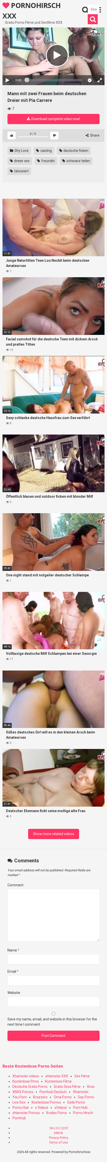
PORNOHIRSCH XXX (31, 10)
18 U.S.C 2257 (58, 1128)
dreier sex (21, 161)
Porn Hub (80, 1108)
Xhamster (81, 1092)
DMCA (58, 1133)
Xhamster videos (25, 1076)
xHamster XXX (56, 1076)
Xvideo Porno (56, 1113)
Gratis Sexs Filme (67, 1087)
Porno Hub (20, 1108)
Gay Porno (86, 1097)
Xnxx (91, 1087)
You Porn (19, 1097)
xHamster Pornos (26, 1113)
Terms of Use (58, 1142)
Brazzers (40, 1097)
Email (13, 971)
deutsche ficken (75, 151)
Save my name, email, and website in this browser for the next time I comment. (52, 1021)
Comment (15, 885)
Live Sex (18, 1102)
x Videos (41, 1108)
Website (13, 993)
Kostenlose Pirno (25, 1081)
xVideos (60, 1108)
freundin (48, 161)
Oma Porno (63, 1097)
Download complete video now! (55, 119)
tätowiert (21, 171)
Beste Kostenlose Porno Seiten (32, 1066)
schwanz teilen (78, 161)
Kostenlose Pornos (46, 1102)
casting (46, 151)
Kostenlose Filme (58, 1081)
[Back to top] (98, 1152)
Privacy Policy (58, 1138)
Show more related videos (53, 834)
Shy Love (21, 151)
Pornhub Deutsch (53, 1092)
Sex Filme (82, 1076)
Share (94, 135)
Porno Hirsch (83, 1113)
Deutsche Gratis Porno (30, 1087)
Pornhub (19, 1118)
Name (13, 950)
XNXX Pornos (22, 1092)
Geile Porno (76, 1102)
